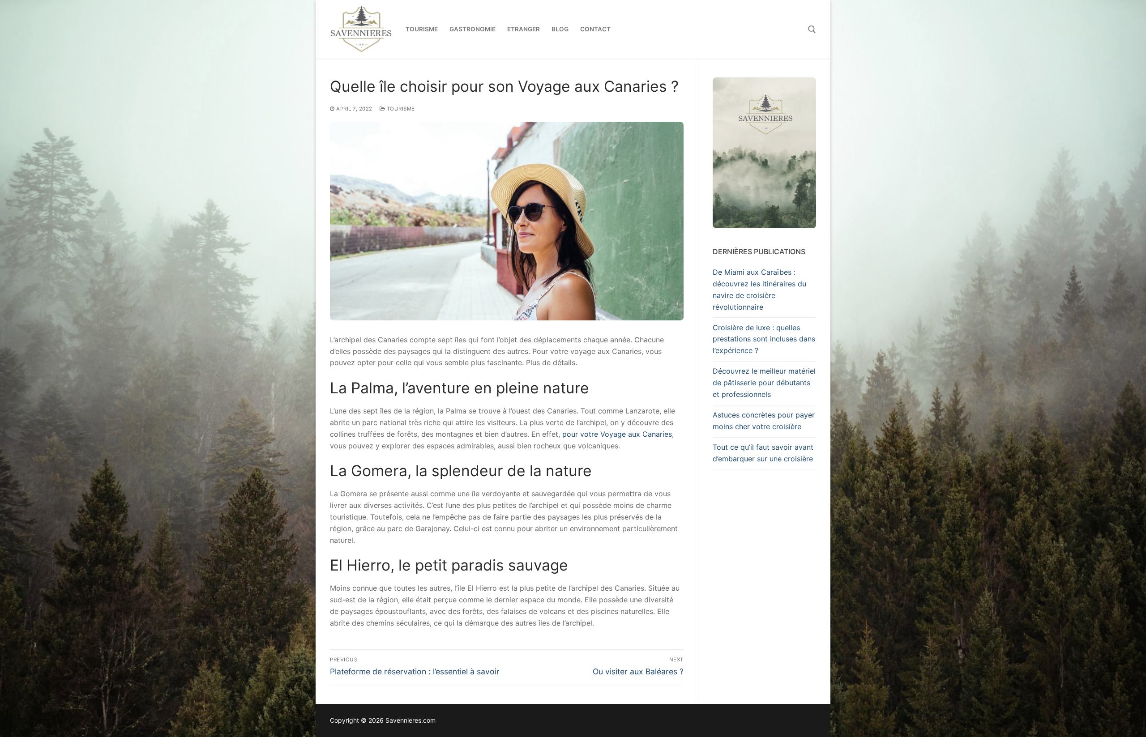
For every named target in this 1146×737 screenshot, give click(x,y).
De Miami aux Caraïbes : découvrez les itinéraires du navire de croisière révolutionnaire (759, 289)
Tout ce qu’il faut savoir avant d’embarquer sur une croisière (763, 453)
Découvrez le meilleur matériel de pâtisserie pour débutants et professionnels (764, 382)
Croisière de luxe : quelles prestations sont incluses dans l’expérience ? (764, 339)
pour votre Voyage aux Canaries (617, 434)
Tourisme (400, 109)
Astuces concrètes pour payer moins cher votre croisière (764, 420)
